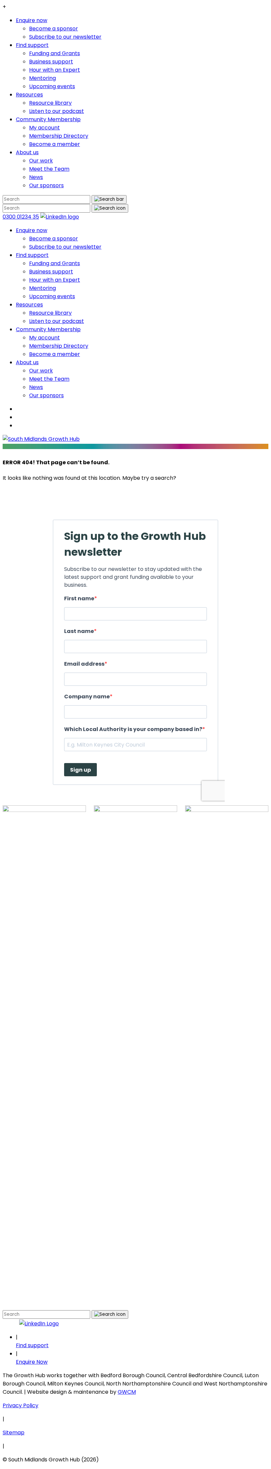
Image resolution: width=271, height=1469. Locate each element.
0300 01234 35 (21, 217)
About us (27, 152)
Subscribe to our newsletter (65, 37)
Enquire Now (32, 1362)
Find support (32, 45)
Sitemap (13, 1432)
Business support (51, 61)
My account (44, 127)
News (36, 177)
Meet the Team (49, 169)
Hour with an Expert (54, 70)
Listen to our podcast (56, 111)
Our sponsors (46, 185)
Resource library (50, 103)
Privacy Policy (20, 1405)
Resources (29, 94)
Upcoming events (52, 86)
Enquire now (31, 20)
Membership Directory (58, 136)
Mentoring (42, 78)
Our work (41, 160)
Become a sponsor (53, 28)
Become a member (54, 144)
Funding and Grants (54, 53)
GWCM (127, 1392)
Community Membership (48, 119)
